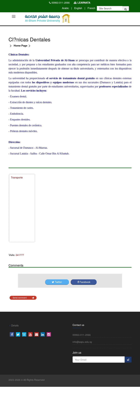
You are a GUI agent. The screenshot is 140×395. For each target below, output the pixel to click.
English (78, 8)
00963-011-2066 (61, 2)
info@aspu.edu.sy (82, 342)
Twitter (58, 282)
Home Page (20, 45)
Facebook (84, 282)
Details (15, 325)
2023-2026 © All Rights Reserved (27, 379)
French (91, 8)
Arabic (65, 8)
